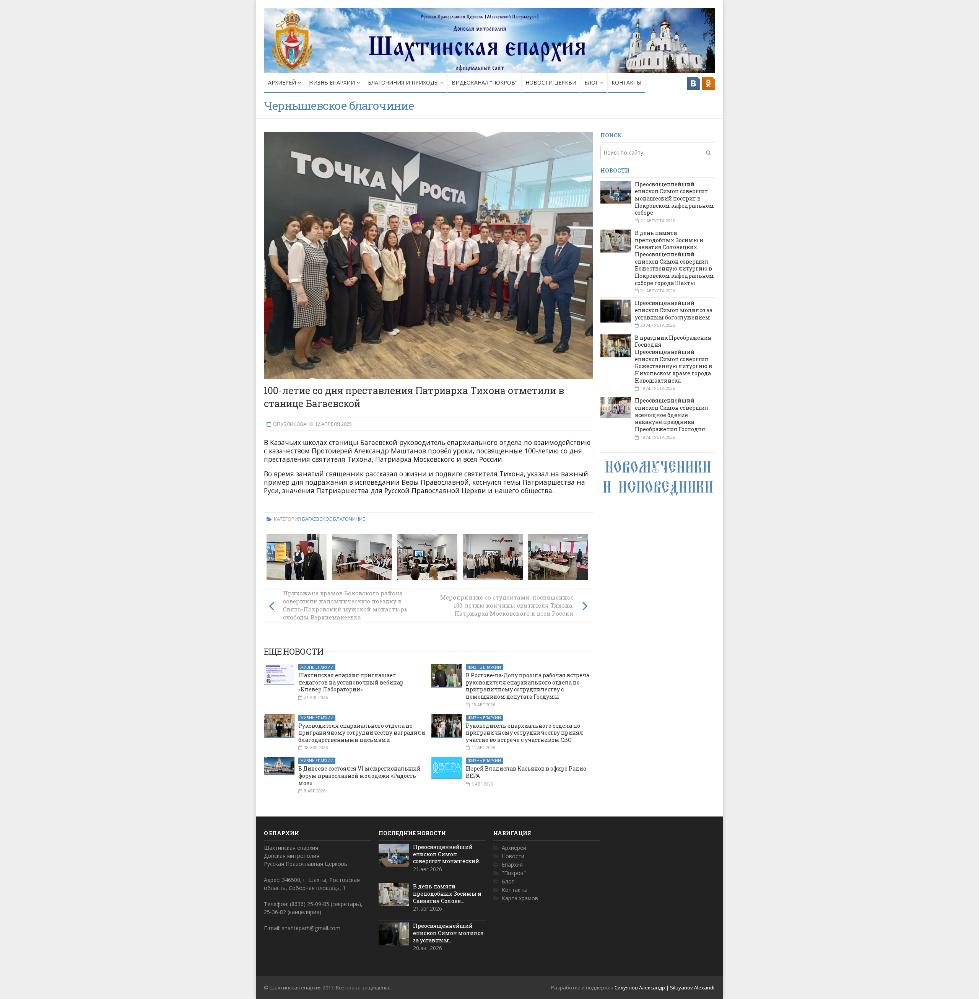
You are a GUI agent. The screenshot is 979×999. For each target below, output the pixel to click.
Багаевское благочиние (333, 518)
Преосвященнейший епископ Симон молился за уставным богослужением (673, 310)
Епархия (512, 864)
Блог (592, 82)
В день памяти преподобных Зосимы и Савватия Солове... (447, 893)
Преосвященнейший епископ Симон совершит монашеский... (448, 854)
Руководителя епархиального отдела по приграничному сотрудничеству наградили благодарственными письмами (361, 732)
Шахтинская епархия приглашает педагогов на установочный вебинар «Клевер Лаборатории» (350, 682)
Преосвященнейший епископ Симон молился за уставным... (448, 933)
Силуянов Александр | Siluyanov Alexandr (665, 987)
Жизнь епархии (332, 82)
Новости (513, 856)
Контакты (626, 82)
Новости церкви (550, 82)
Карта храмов (520, 898)
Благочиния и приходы (404, 82)
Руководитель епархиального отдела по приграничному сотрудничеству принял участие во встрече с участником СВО (524, 732)
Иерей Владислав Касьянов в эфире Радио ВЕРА (526, 772)
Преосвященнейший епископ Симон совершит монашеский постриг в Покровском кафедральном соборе (674, 199)
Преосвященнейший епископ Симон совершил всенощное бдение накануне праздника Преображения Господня (672, 415)
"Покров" (514, 873)
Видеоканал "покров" (484, 82)
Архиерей (283, 82)
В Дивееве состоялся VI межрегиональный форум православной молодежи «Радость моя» (359, 775)
